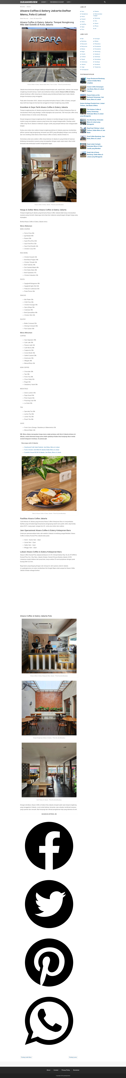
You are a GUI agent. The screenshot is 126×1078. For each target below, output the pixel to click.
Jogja (82, 67)
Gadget (43, 2)
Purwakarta (98, 46)
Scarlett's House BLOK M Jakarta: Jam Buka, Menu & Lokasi (42, 452)
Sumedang (98, 59)
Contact (56, 1070)
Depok (83, 59)
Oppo (82, 26)
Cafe (68, 2)
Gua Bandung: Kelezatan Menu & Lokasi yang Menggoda (95, 122)
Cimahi (83, 54)
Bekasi (83, 49)
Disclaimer (76, 1070)
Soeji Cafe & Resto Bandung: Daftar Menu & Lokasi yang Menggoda (95, 154)
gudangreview (28, 2)
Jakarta (83, 64)
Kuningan (97, 38)
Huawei (83, 19)
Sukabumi (97, 54)
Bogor (83, 51)
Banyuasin (84, 43)
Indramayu (84, 62)
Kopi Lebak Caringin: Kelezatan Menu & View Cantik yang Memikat (94, 146)
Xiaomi (96, 23)
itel (95, 28)
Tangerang (97, 67)
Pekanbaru (98, 43)
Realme (97, 11)
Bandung (83, 41)
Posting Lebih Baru (26, 1057)
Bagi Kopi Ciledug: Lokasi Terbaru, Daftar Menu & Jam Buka (96, 130)
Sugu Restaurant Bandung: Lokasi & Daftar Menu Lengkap (96, 81)
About (48, 1070)
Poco (82, 29)
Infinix (83, 21)
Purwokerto (98, 49)
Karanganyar (84, 69)
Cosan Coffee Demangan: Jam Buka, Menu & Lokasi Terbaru (95, 89)
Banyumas (84, 46)
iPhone (96, 26)
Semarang (97, 51)
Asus (82, 11)
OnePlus (83, 24)
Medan (96, 41)
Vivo (96, 21)
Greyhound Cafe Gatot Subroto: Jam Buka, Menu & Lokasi (42, 447)
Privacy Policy (66, 1070)
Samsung (97, 18)
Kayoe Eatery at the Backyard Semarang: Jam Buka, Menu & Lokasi (95, 97)
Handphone (84, 14)
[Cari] (105, 2)
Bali (82, 38)
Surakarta (97, 64)
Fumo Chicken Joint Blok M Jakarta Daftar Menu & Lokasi (41, 449)
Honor (83, 16)
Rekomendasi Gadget (57, 2)
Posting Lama (73, 1057)
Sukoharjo (97, 56)
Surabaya (97, 62)
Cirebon (83, 56)
